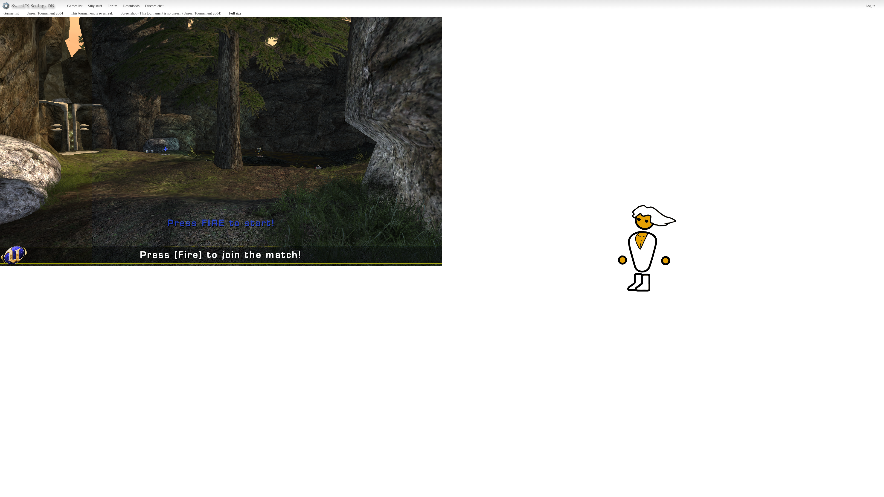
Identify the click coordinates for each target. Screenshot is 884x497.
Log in (870, 6)
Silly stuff (95, 6)
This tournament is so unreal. (92, 13)
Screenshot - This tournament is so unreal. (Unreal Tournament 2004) (171, 13)
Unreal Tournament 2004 (44, 13)
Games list (74, 6)
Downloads (131, 6)
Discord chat (154, 6)
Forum (112, 6)
